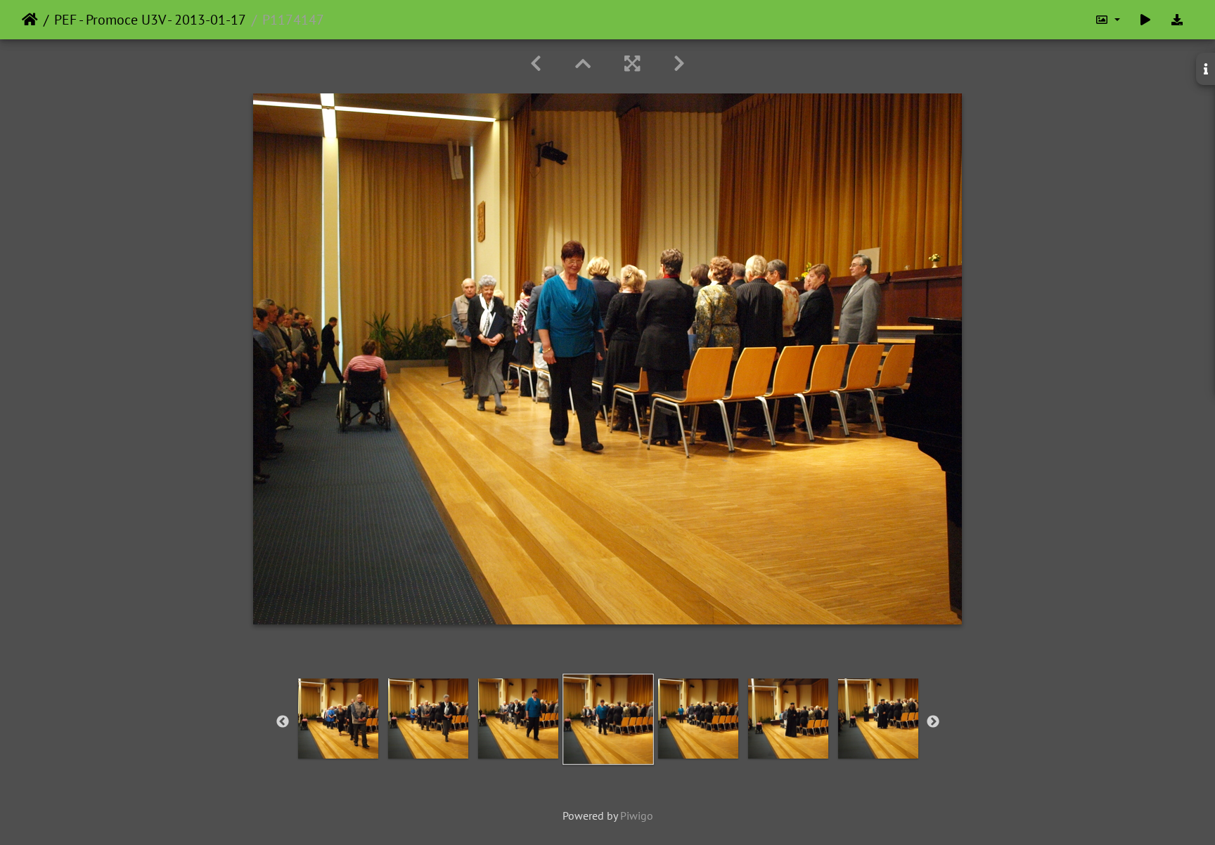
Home (30, 19)
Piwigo (636, 815)
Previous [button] (283, 722)
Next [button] (933, 722)
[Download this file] (1177, 20)
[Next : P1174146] (679, 63)
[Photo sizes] (1107, 20)
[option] (338, 718)
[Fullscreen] (632, 63)
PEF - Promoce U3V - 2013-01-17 (150, 20)
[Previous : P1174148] (535, 63)
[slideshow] (1145, 20)
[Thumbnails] (583, 63)
